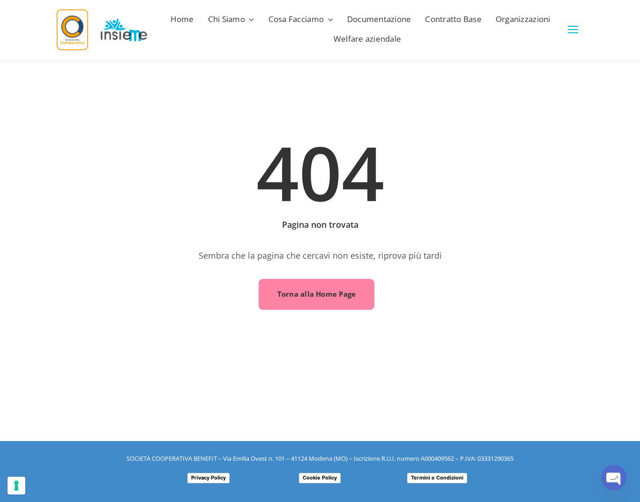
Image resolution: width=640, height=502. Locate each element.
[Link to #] (573, 29)
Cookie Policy (320, 477)
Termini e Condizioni (437, 477)
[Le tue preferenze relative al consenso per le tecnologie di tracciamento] (16, 486)
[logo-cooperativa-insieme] (124, 22)
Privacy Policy (208, 477)
